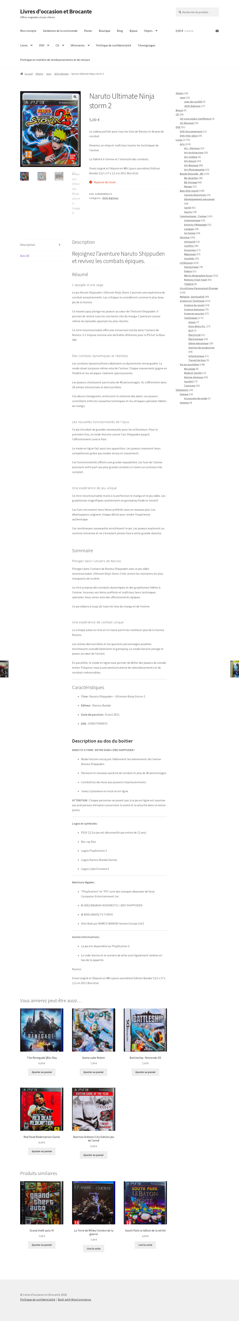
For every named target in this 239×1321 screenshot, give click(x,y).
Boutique (104, 31)
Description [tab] (27, 245)
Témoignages (146, 45)
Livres (24, 45)
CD (57, 45)
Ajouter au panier (42, 1072)
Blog (120, 31)
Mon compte (28, 31)
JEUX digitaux (61, 73)
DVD (41, 45)
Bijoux (133, 31)
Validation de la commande (60, 31)
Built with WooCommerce (74, 1299)
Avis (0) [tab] (24, 256)
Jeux (48, 73)
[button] (75, 97)
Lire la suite (93, 1248)
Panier (88, 31)
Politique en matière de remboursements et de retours (55, 60)
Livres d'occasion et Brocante (56, 11)
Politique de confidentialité (113, 45)
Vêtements (78, 45)
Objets (148, 31)
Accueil (29, 73)
